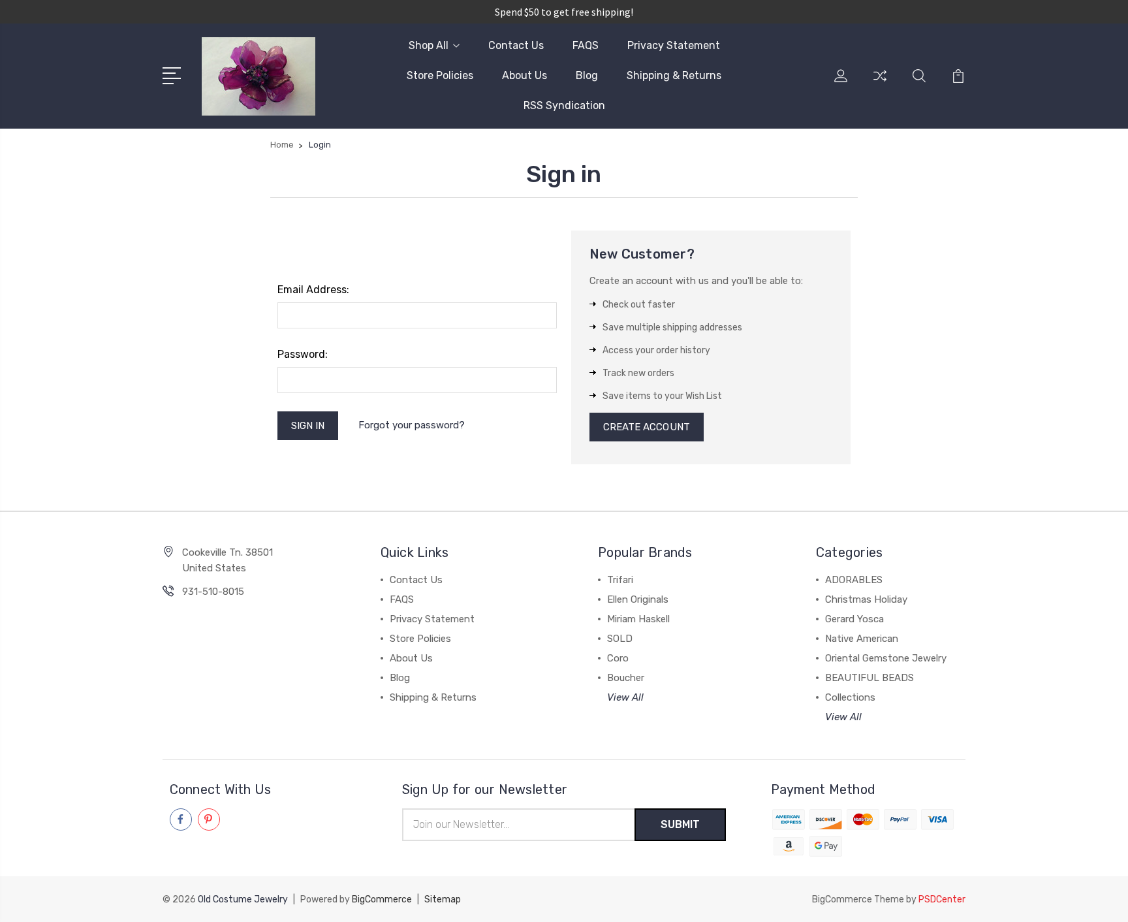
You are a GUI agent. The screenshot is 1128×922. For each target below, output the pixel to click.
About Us (524, 75)
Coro (618, 658)
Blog (587, 75)
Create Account (646, 427)
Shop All (428, 45)
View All (625, 697)
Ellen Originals (637, 599)
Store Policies (440, 75)
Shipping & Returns (674, 75)
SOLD (620, 638)
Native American (861, 638)
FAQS (585, 45)
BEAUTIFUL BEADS (869, 678)
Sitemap (442, 899)
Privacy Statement (673, 45)
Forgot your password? (411, 425)
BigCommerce (382, 899)
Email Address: (313, 289)
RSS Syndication (564, 105)
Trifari (620, 580)
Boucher (625, 678)
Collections (850, 697)
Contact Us (516, 45)
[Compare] (880, 84)
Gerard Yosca (854, 619)
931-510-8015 (213, 591)
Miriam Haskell (638, 619)
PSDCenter (941, 899)
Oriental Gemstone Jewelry (886, 658)
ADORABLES (854, 580)
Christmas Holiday (866, 599)
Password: (302, 354)
